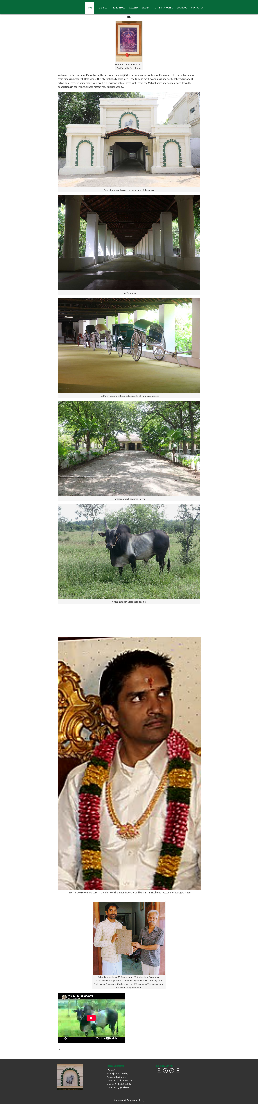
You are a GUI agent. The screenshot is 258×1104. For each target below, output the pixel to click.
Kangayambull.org (135, 1100)
